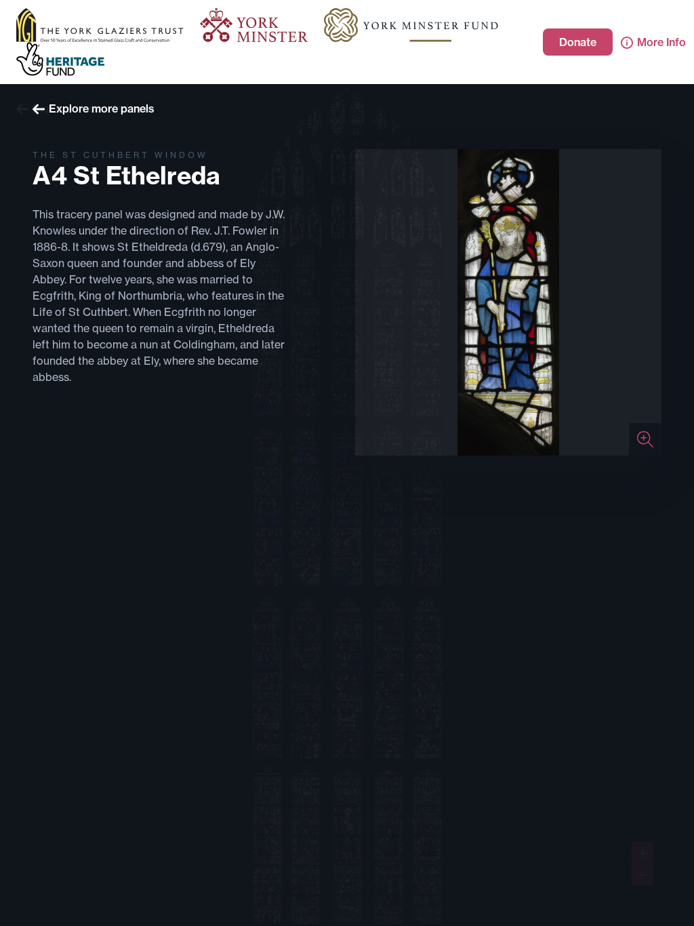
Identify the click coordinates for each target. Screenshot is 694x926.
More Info (661, 42)
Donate (577, 42)
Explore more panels (102, 108)
